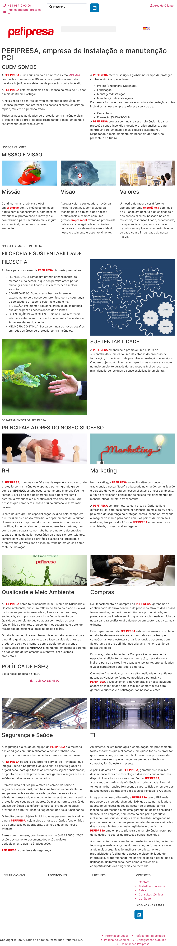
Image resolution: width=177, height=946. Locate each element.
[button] (88, 29)
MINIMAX (75, 75)
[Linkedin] (94, 7)
